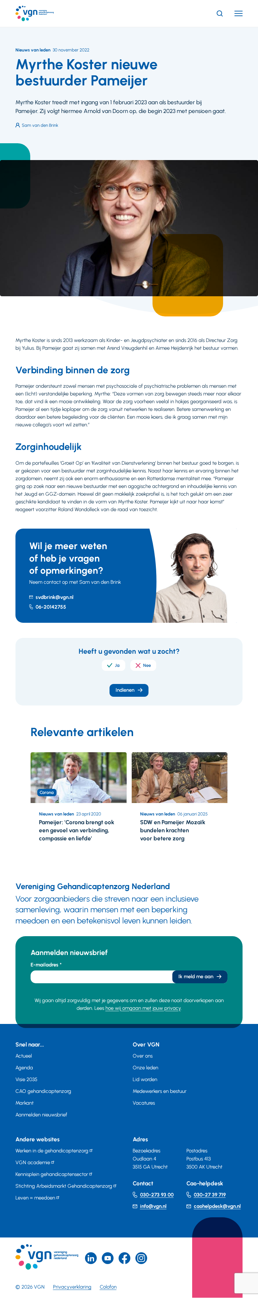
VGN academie (32, 1162)
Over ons (143, 1056)
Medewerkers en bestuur (159, 1091)
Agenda (24, 1068)
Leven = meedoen (35, 1198)
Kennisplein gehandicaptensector (51, 1174)
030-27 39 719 (210, 1195)
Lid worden (145, 1079)
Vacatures (144, 1103)
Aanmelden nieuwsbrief (41, 1115)
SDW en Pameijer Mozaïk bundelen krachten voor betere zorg (172, 830)
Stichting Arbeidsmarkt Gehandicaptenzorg (63, 1186)
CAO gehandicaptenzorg (43, 1091)
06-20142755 (51, 607)
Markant (24, 1103)
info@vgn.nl (153, 1206)
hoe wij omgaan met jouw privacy (143, 1008)
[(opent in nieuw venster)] (124, 1258)
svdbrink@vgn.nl (55, 597)
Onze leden (145, 1068)
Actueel (23, 1056)
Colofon (108, 1287)
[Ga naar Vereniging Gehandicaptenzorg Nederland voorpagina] (44, 13)
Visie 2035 (26, 1079)
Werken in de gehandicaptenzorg (51, 1151)
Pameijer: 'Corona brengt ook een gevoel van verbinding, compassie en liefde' (76, 830)
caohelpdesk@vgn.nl (217, 1206)
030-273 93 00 (157, 1195)
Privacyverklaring (72, 1287)
